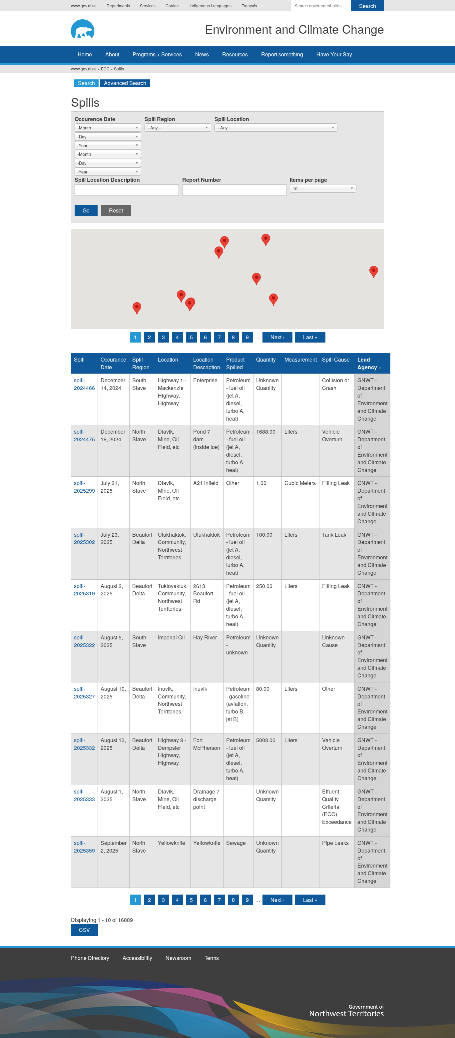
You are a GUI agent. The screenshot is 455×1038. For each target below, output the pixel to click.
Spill (79, 359)
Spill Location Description (107, 179)
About (112, 54)
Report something (282, 54)
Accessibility (137, 958)
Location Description (206, 363)
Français (249, 5)
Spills (119, 68)
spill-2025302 (84, 538)
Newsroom (178, 958)
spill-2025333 (84, 795)
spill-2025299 (84, 486)
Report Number (201, 179)
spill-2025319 (84, 589)
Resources (235, 54)
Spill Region (160, 119)
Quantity (266, 359)
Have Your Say (334, 54)
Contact (173, 5)
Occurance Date (113, 363)
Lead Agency (367, 363)
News (202, 54)
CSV (84, 930)
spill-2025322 (84, 641)
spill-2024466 (84, 384)
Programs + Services (157, 54)
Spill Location (232, 119)
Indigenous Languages (210, 5)
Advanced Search (125, 83)
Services (148, 5)
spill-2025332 (84, 743)
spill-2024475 (84, 435)
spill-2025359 (84, 846)
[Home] (89, 28)
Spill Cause (336, 359)
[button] (137, 308)
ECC (105, 68)
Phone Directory (90, 958)
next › (277, 337)
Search (86, 83)
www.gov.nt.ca (84, 5)
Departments (118, 5)
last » (310, 337)
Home (85, 54)
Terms (212, 958)
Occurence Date (95, 119)
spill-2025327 (84, 692)
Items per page (308, 179)
